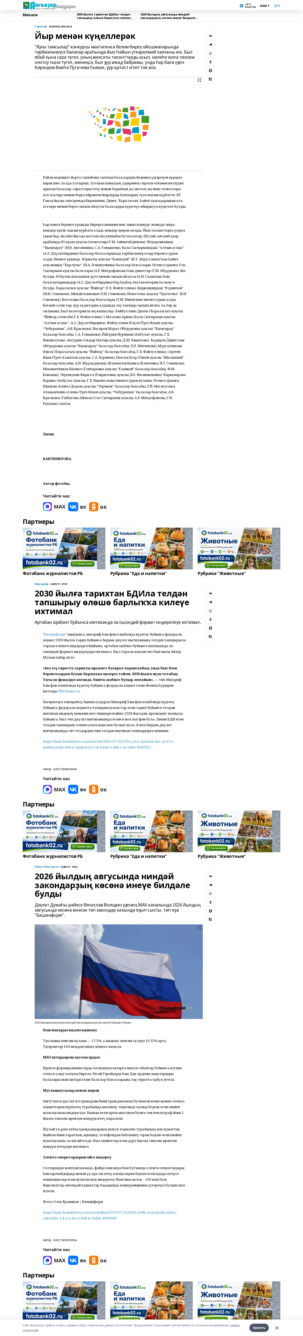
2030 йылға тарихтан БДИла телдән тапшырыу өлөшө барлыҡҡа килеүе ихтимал (103, 16)
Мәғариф (41, 584)
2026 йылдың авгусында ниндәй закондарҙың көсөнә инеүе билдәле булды (167, 16)
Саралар (41, 26)
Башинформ (55, 634)
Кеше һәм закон (47, 867)
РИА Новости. (69, 691)
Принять (259, 1328)
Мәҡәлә (30, 15)
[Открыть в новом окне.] (54, 506)
